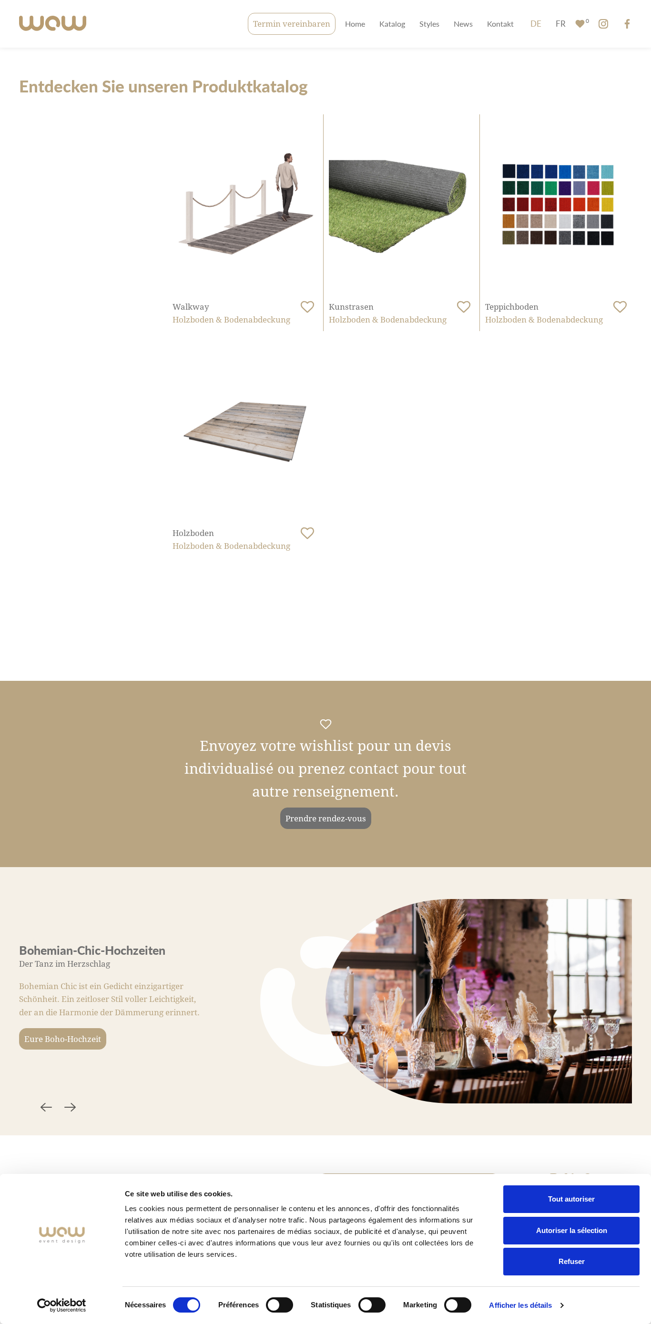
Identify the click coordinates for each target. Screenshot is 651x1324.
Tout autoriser (571, 1199)
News (463, 23)
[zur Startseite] (52, 24)
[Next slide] (70, 1109)
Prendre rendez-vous (325, 818)
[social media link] (603, 24)
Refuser (572, 1261)
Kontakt (500, 23)
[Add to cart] (307, 307)
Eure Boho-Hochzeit (62, 1038)
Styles (429, 23)
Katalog (392, 23)
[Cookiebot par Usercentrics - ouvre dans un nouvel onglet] (61, 1305)
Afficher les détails (520, 1305)
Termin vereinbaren (291, 23)
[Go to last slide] (46, 1109)
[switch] (279, 1305)
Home (355, 23)
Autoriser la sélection (571, 1230)
